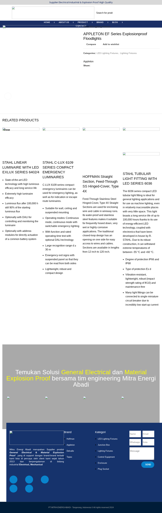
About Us (64, 22)
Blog (115, 22)
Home (47, 22)
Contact (81, 25)
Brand (100, 22)
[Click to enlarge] (8, 96)
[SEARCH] (116, 12)
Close (7, 130)
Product (83, 22)
